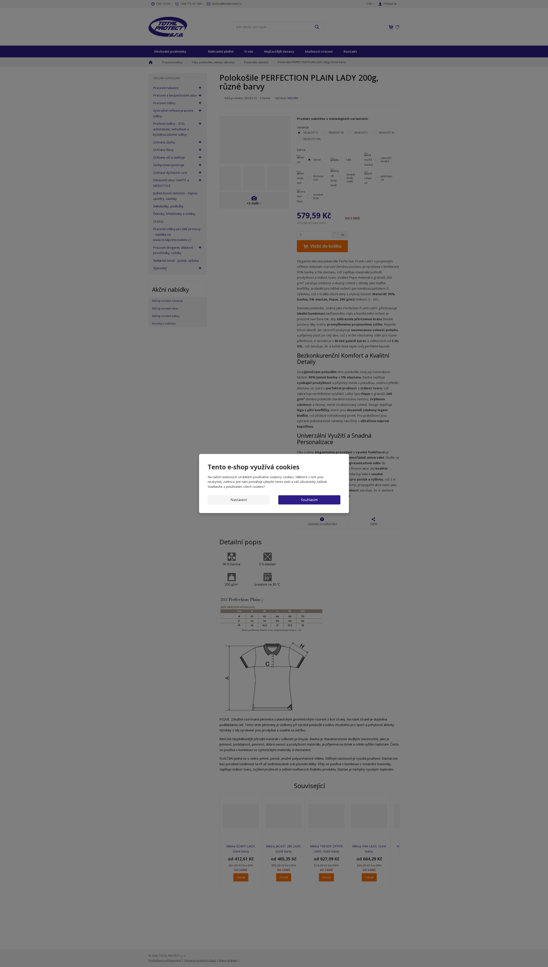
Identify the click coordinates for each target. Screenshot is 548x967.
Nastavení (239, 499)
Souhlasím (309, 499)
